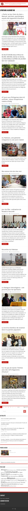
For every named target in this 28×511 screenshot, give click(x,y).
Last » (18, 407)
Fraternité (4, 476)
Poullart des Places (14, 480)
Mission (11, 478)
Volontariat (5, 486)
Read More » (5, 49)
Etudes (11, 474)
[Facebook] (13, 509)
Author (24, 470)
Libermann (4, 478)
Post (8, 480)
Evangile (15, 474)
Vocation (14, 484)
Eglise (21, 472)
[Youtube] (15, 509)
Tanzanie (22, 482)
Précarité (21, 480)
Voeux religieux (20, 484)
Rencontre (8, 482)
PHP (6, 480)
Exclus (18, 474)
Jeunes (21, 476)
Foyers (21, 474)
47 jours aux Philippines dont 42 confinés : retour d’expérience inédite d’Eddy (13, 99)
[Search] (24, 411)
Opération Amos (18, 478)
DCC (19, 472)
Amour (15, 470)
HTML (9, 476)
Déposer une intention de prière (8, 462)
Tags (19, 482)
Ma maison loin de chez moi (12, 171)
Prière (3, 482)
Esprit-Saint (5, 474)
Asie (21, 470)
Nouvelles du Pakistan (10, 249)
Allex (8, 470)
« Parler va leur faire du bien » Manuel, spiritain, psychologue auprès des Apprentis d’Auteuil (13, 16)
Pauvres (24, 478)
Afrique (4, 470)
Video (2, 484)
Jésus (17, 476)
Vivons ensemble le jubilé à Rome (8, 418)
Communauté (11, 472)
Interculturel (13, 476)
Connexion (2, 503)
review (11, 482)
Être (10, 450)
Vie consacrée (8, 484)
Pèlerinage (3, 480)
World (15, 486)
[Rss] (12, 509)
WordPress (11, 486)
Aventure (2, 472)
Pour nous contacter (4, 498)
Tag (17, 482)
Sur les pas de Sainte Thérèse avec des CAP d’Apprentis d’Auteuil (12, 370)
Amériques (11, 470)
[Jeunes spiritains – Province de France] (14, 4)
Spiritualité (15, 482)
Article (18, 470)
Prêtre (25, 480)
